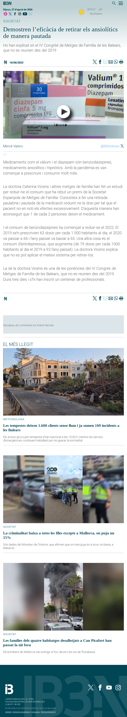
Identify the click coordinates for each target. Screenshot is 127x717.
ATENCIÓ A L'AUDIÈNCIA (21, 712)
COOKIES (8, 712)
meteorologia (13, 419)
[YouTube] (25, 14)
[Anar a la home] (5, 14)
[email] (110, 62)
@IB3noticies (110, 146)
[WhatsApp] (116, 62)
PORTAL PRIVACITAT (48, 712)
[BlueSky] (31, 14)
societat (12, 21)
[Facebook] (15, 14)
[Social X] (10, 14)
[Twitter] (94, 62)
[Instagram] (19, 14)
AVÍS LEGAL (35, 712)
